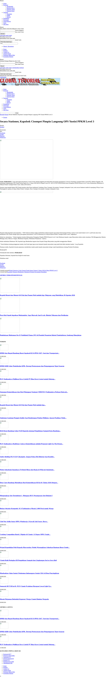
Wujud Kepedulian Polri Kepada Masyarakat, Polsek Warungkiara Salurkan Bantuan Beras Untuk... (35, 547)
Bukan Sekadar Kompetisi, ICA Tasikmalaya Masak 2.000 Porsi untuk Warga (26, 508)
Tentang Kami (7, 53)
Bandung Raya (10, 8)
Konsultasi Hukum (8, 56)
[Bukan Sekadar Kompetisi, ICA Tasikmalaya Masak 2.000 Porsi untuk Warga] (4, 505)
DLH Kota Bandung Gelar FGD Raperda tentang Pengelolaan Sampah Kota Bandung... (30, 431)
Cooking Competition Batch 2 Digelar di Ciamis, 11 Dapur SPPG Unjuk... (25, 534)
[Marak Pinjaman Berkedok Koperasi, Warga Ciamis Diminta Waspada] (4, 596)
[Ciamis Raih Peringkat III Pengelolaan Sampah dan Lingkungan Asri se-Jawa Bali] (4, 557)
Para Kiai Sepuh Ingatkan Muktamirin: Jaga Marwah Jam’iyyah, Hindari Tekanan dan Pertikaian (34, 315)
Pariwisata (6, 20)
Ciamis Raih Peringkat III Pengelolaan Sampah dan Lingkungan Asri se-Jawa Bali (28, 560)
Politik (8, 15)
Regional (5, 5)
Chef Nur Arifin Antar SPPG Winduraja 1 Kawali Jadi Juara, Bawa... (24, 521)
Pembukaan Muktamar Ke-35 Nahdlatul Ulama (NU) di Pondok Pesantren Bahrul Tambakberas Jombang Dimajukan (40, 335)
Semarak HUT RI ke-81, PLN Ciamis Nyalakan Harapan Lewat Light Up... (26, 586)
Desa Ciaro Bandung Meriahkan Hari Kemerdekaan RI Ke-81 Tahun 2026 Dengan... (29, 482)
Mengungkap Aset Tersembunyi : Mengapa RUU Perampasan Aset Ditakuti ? (26, 495)
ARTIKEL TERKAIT (6, 275)
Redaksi (5, 50)
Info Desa (5, 24)
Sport (4, 23)
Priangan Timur (11, 9)
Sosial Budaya (7, 21)
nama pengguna (19, 30)
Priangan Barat (10, 11)
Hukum (9, 17)
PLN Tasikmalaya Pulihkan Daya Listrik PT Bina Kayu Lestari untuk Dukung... (27, 379)
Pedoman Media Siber (9, 55)
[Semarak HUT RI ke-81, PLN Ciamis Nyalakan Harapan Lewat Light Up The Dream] (4, 583)
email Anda (18, 40)
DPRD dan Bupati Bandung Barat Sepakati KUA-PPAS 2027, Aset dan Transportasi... (29, 353)
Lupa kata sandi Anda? (6, 35)
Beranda (2, 114)
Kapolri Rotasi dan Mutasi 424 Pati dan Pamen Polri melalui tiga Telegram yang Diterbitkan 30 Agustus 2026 (37, 295)
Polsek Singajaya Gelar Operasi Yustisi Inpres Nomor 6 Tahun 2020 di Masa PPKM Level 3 (33, 270)
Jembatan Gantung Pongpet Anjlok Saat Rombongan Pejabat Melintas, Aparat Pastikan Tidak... (33, 418)
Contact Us (6, 52)
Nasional (5, 12)
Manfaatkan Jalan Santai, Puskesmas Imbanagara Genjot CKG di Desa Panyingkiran (29, 573)
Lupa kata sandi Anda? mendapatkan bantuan (12, 67)
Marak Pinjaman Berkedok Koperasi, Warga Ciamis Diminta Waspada (24, 599)
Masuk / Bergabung (8, 46)
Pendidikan (6, 18)
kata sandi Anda (19, 32)
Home (5, 3)
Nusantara (9, 14)
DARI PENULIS (17, 275)
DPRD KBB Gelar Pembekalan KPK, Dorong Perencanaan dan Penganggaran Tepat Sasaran (32, 366)
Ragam (6, 114)
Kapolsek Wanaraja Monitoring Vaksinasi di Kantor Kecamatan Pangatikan (27, 272)
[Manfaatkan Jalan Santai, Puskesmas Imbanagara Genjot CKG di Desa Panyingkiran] (4, 570)
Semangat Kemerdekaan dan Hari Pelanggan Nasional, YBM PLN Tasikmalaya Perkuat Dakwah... (34, 392)
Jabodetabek (10, 6)
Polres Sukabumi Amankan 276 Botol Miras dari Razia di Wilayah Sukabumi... (27, 470)
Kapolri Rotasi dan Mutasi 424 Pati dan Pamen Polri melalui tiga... (23, 405)
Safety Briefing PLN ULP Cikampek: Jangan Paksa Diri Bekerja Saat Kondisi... (27, 457)
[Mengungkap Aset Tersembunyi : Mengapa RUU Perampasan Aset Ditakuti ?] (4, 492)
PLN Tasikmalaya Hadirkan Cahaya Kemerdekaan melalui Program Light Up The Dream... (31, 444)
